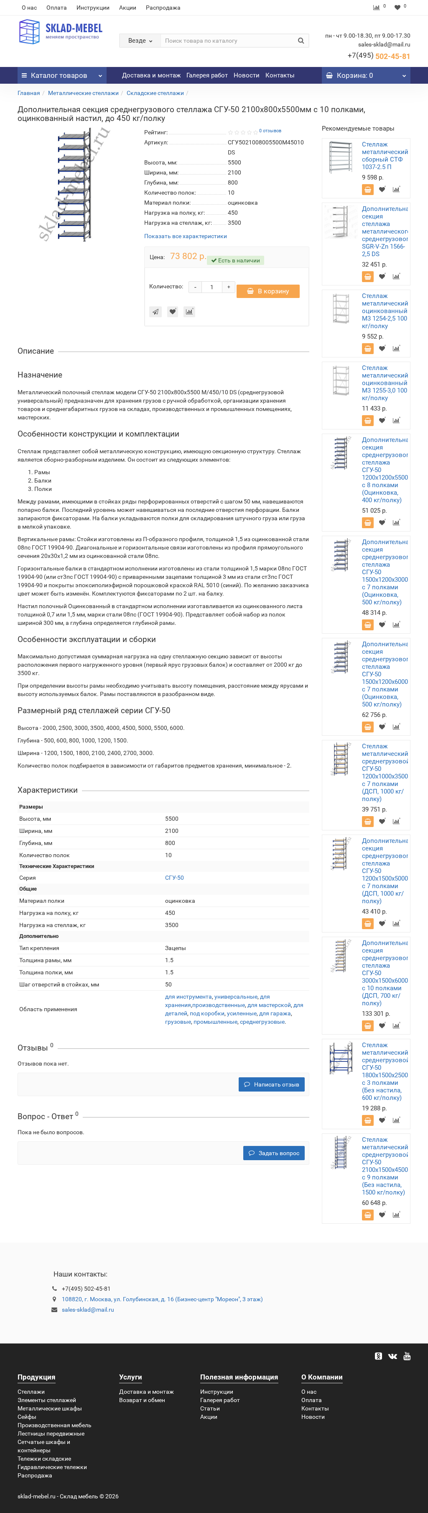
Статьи (210, 1408)
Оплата (56, 7)
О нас (29, 7)
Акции (127, 7)
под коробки (207, 1013)
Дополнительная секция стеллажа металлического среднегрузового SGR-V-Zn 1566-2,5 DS (387, 231)
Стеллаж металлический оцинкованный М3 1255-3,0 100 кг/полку (385, 383)
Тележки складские (44, 1458)
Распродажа (163, 7)
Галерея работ (207, 75)
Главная (29, 93)
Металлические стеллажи (83, 93)
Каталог (59, 75)
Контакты (280, 75)
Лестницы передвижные (51, 1433)
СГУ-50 (174, 877)
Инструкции (93, 7)
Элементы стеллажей (47, 1400)
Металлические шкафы (50, 1408)
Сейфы (27, 1416)
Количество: (166, 286)
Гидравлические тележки (52, 1467)
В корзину (273, 291)
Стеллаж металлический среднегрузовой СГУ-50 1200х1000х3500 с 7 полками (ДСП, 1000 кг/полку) (386, 772)
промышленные (215, 1021)
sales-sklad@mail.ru (88, 1309)
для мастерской (269, 1005)
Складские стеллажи (155, 93)
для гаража (275, 1013)
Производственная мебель (55, 1425)
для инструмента (188, 996)
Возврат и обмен (142, 1400)
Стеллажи (31, 1391)
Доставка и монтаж (151, 75)
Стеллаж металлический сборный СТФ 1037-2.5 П (385, 156)
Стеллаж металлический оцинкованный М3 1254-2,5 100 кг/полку (385, 311)
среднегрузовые (262, 1021)
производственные (218, 1005)
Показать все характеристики (185, 236)
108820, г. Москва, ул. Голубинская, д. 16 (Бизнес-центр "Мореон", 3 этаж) (162, 1299)
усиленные (242, 1013)
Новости (247, 75)
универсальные (235, 996)
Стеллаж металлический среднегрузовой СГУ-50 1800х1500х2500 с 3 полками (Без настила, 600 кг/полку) (386, 1071)
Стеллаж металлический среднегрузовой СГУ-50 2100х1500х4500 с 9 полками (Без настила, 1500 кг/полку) (386, 1166)
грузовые (178, 1021)
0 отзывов (270, 131)
